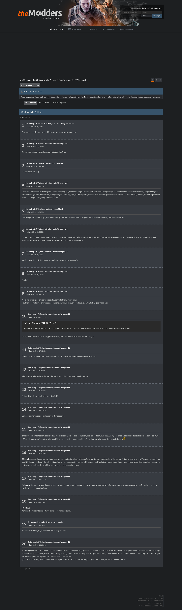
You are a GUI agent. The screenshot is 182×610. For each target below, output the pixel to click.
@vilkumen (26, 485)
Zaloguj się (146, 8)
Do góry (92, 588)
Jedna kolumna (145, 606)
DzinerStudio (158, 601)
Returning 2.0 (31, 143)
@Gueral (25, 459)
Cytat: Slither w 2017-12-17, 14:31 (41, 323)
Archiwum (32, 522)
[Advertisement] (91, 54)
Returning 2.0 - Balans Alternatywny (40, 124)
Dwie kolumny (157, 606)
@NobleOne (26, 508)
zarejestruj (157, 8)
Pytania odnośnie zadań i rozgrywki (53, 143)
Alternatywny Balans (65, 124)
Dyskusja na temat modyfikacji (50, 163)
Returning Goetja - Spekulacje (50, 522)
